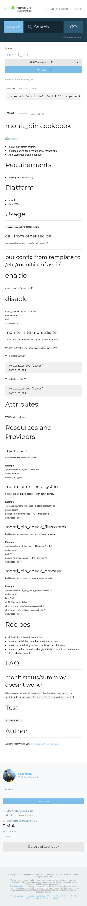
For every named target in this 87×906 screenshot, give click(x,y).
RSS (9, 48)
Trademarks (18, 886)
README (10, 113)
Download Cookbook (43, 846)
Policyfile (11, 88)
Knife (34, 88)
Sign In (78, 8)
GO (73, 26)
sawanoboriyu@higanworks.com (45, 743)
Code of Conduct (16, 896)
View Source (43, 801)
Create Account (56, 8)
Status (55, 898)
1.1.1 (41, 62)
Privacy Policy (60, 896)
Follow (45, 70)
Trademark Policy (41, 898)
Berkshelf (24, 88)
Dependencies (22, 113)
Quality (37, 113)
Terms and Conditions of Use (39, 896)
